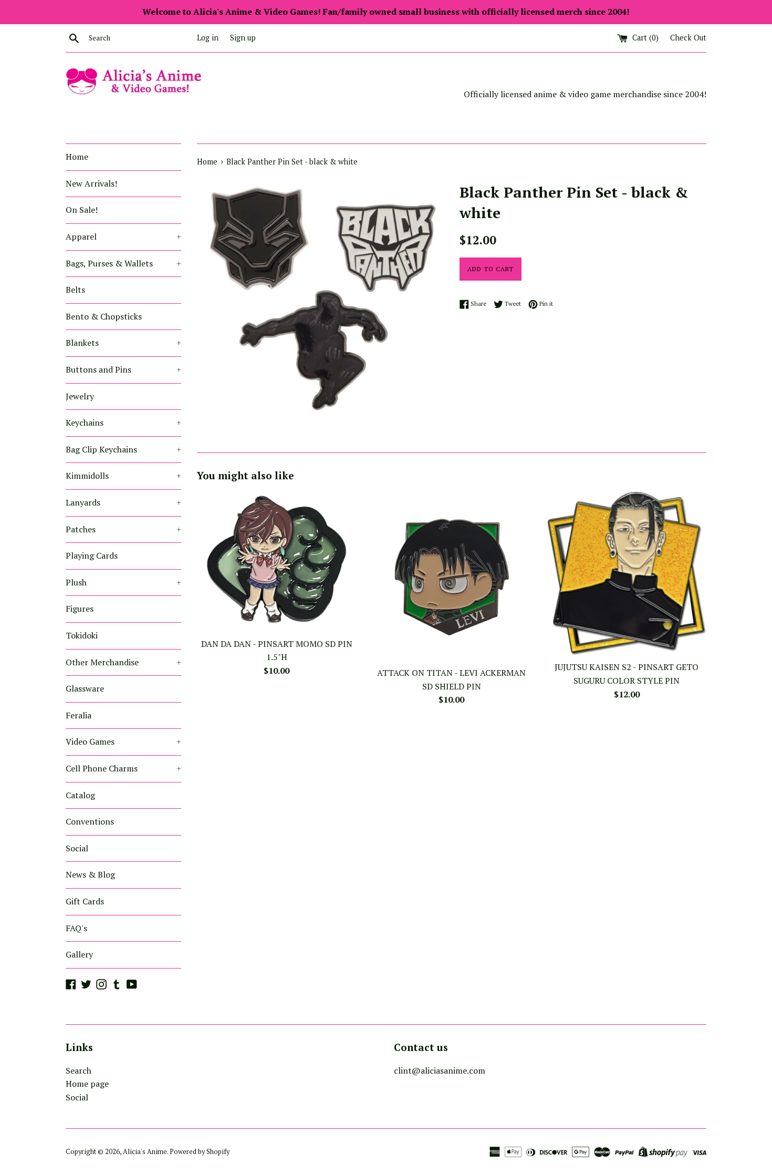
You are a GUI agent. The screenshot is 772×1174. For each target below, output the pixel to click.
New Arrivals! (91, 183)
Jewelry (80, 396)
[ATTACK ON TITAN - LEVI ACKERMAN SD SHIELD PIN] (451, 576)
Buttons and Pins (123, 369)
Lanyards (123, 502)
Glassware (85, 688)
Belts (75, 289)
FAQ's (76, 928)
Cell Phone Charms (123, 768)
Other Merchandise (123, 662)
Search (78, 1070)
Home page (87, 1083)
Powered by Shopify (199, 1151)
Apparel (123, 236)
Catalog (80, 795)
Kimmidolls (123, 475)
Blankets (123, 342)
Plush (123, 582)
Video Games (123, 741)
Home (77, 156)
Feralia (78, 715)
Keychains (123, 422)
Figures (79, 608)
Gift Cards (85, 901)
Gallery (79, 954)
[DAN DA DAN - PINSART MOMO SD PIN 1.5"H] (276, 562)
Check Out (688, 38)
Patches (123, 529)
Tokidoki (82, 635)
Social (77, 848)
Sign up (243, 38)
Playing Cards (92, 555)
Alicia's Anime (145, 1151)
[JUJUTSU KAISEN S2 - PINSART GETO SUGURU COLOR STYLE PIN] (626, 573)
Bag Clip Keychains (123, 449)
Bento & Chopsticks (104, 316)
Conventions (90, 821)
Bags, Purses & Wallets (123, 263)
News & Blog (90, 874)
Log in (207, 38)
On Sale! (82, 209)
